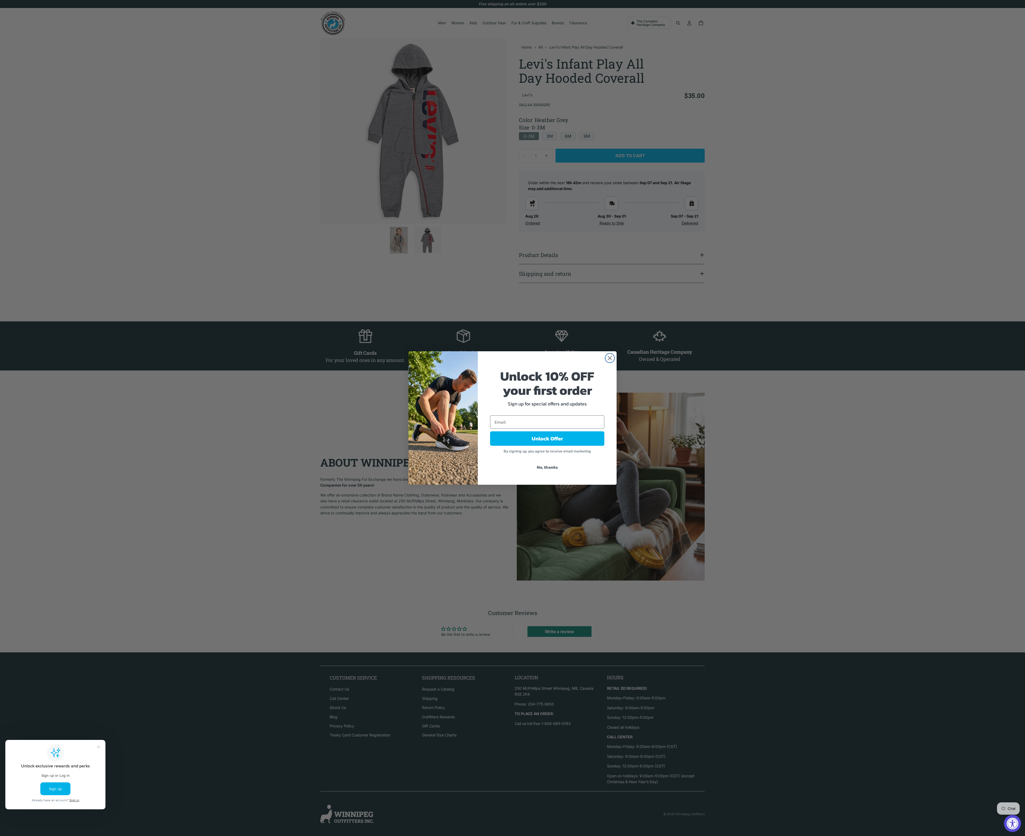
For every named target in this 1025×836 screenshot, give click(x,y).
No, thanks (547, 467)
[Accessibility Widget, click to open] (1012, 823)
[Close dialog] (609, 358)
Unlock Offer (547, 439)
